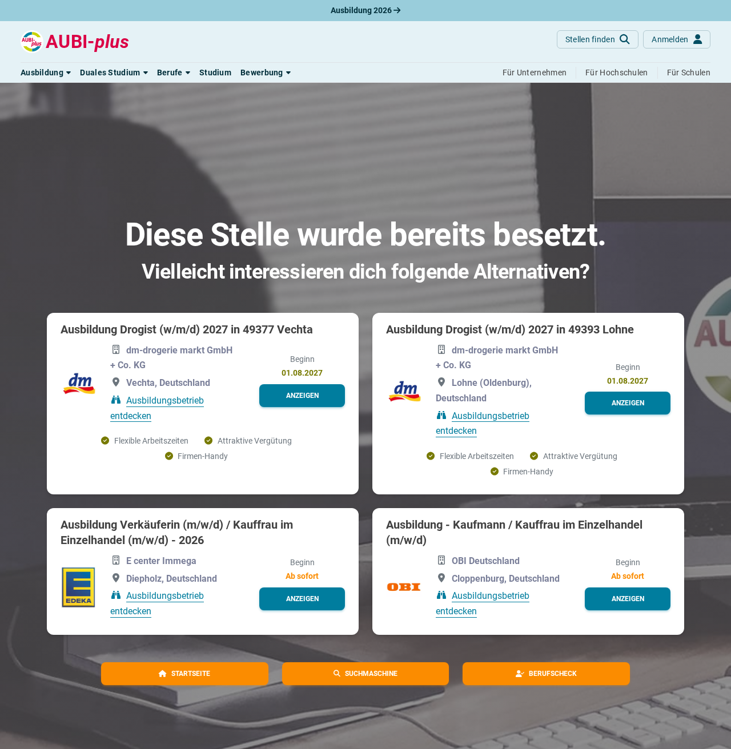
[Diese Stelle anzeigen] (79, 384)
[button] (46, 72)
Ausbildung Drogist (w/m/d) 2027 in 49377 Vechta (187, 329)
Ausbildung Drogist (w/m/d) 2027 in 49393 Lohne (510, 329)
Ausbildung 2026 (362, 10)
